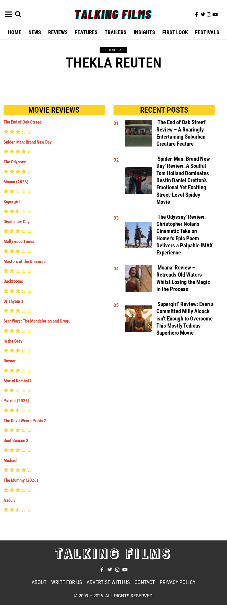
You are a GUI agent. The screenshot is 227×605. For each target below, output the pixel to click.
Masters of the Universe (25, 261)
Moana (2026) (16, 182)
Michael (10, 460)
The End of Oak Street (22, 122)
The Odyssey (15, 162)
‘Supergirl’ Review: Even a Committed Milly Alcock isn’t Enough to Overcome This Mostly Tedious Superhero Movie (185, 318)
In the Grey (13, 341)
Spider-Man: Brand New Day (28, 142)
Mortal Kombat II (18, 381)
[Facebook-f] (196, 14)
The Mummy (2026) (21, 480)
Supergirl (12, 201)
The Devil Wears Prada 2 (25, 420)
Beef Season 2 (16, 440)
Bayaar (10, 361)
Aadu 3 (10, 500)
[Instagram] (209, 14)
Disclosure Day (17, 221)
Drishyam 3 (13, 301)
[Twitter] (202, 14)
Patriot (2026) (16, 400)
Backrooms (13, 281)
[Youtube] (215, 14)
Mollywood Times (19, 241)
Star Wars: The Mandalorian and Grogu (37, 321)
